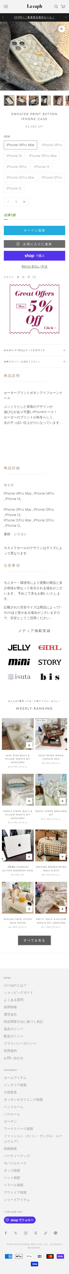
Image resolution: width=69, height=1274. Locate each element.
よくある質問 (13, 999)
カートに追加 (34, 230)
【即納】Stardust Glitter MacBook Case (17, 868)
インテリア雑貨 (15, 1085)
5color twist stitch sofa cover (18, 921)
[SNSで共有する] (18, 277)
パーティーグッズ (17, 1156)
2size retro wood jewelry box (51, 757)
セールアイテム (15, 1077)
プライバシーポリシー (20, 1043)
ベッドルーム (13, 1107)
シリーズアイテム (17, 1199)
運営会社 (10, 1014)
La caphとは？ (15, 985)
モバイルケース (15, 1163)
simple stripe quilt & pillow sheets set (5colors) (17, 815)
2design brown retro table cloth (51, 868)
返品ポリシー (13, 1029)
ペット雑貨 (12, 1177)
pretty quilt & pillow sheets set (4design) (51, 921)
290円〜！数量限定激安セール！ (34, 17)
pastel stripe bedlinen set (51, 813)
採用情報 (10, 1007)
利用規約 (10, 1050)
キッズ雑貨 (12, 1170)
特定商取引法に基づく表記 (23, 1021)
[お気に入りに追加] (29, 723)
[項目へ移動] (9, 100)
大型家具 (10, 1092)
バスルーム (12, 1114)
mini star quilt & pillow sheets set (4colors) (17, 759)
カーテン (10, 1121)
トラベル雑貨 (13, 1185)
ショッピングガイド (18, 992)
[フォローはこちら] (6, 1233)
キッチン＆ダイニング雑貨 (23, 1099)
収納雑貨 (10, 1148)
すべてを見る (34, 940)
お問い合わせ (13, 1058)
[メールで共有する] (34, 277)
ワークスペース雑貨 (18, 1128)
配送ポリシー (13, 1036)
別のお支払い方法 (34, 266)
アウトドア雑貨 (15, 1192)
